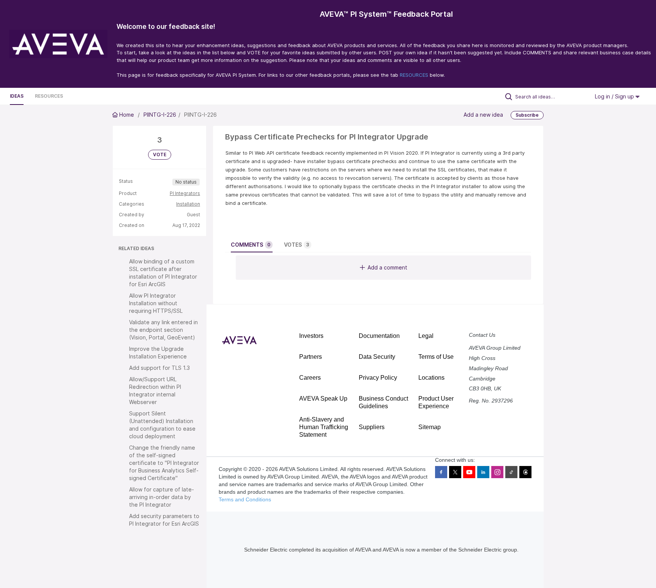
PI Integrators (185, 193)
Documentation (379, 336)
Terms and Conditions (245, 499)
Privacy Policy (378, 377)
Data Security (377, 356)
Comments (250, 244)
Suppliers (372, 427)
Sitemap (429, 427)
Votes (296, 244)
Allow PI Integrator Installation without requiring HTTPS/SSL (156, 303)
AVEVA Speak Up (323, 398)
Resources (49, 96)
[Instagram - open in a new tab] (497, 472)
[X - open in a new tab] (455, 472)
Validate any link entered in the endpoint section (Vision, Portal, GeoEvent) (163, 330)
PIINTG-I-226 (160, 114)
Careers (310, 377)
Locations (431, 377)
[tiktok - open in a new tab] (511, 472)
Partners (310, 356)
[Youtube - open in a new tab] (469, 472)
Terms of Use (436, 356)
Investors (311, 336)
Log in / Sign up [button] (615, 96)
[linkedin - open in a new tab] (483, 472)
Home (127, 114)
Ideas (17, 96)
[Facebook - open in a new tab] (441, 472)
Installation (188, 204)
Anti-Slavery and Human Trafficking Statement (323, 427)
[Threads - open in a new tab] (525, 472)
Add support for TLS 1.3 (159, 368)
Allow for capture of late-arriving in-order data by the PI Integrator (161, 497)
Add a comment (387, 267)
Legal (426, 336)
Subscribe (527, 115)
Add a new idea (483, 114)
